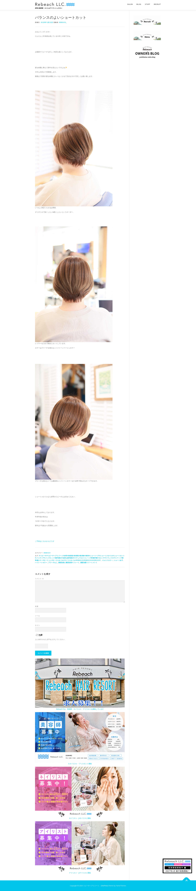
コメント (39, 579)
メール (37, 616)
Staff (147, 4)
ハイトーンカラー (41, 562)
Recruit (157, 4)
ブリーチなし (53, 562)
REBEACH (47, 553)
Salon (130, 4)
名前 (36, 606)
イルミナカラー (107, 560)
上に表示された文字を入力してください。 (50, 639)
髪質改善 (62, 562)
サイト (37, 625)
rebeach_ (63, 22)
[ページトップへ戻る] (186, 880)
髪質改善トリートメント (89, 562)
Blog (139, 4)
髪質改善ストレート (73, 562)
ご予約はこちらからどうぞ (44, 541)
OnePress (104, 886)
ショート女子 (118, 560)
